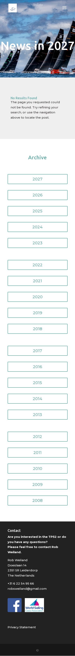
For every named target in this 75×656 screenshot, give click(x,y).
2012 (37, 436)
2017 (37, 350)
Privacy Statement (22, 627)
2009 (37, 484)
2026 (37, 195)
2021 (37, 280)
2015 (37, 382)
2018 (37, 328)
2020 (38, 296)
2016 (37, 366)
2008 (37, 500)
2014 (37, 398)
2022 (37, 265)
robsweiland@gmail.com (27, 589)
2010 (37, 468)
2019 (37, 312)
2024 (37, 227)
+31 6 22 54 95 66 (21, 583)
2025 (37, 211)
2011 (37, 452)
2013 (37, 414)
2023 (37, 243)
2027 (37, 179)
